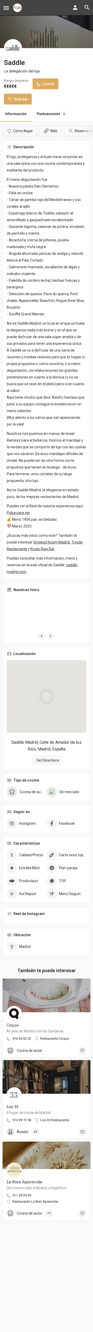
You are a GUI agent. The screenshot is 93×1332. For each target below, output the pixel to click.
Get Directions (47, 760)
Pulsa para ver (18, 513)
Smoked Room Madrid (51, 542)
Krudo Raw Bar (42, 549)
